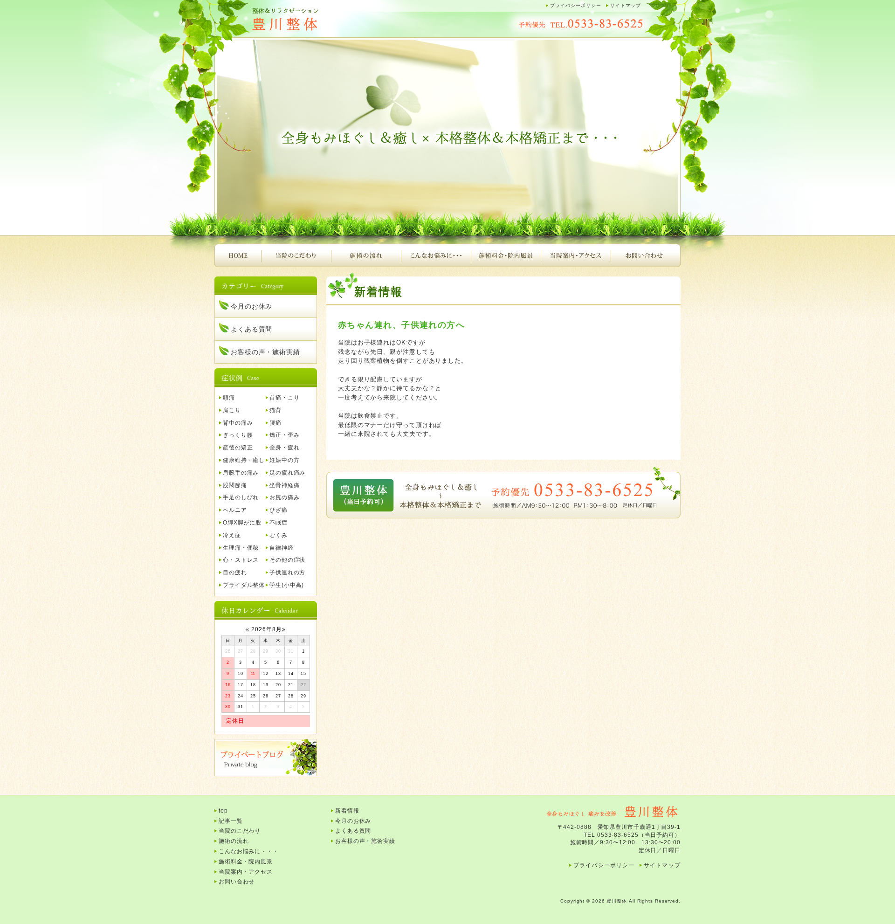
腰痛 (275, 423)
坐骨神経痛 (284, 485)
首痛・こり (284, 397)
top (223, 810)
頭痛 (229, 397)
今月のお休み (251, 306)
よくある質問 (251, 329)
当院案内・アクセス (576, 255)
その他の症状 (287, 560)
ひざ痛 (278, 510)
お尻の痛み (284, 497)
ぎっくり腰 (238, 435)
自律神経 (281, 548)
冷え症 (232, 535)
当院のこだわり (296, 255)
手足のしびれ (241, 497)
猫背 (275, 410)
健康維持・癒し (244, 460)
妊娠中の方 (284, 460)
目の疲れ (235, 572)
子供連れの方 (287, 572)
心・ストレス (241, 560)
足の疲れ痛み (287, 472)
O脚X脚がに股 (242, 522)
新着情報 (347, 810)
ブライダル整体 (244, 585)
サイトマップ (625, 5)
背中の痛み (238, 423)
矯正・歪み (284, 435)
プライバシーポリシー (575, 5)
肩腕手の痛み (241, 472)
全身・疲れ (284, 447)
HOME (237, 255)
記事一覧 (231, 821)
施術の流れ (366, 255)
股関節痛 (235, 485)
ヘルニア (235, 510)
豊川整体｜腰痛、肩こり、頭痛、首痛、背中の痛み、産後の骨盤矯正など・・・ (308, 20)
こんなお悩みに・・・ (436, 255)
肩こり (232, 410)
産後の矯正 (238, 447)
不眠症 (278, 522)
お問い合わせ (646, 255)
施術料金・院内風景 (506, 255)
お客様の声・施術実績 (265, 352)
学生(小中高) (286, 585)
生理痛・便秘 (241, 548)
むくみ (278, 535)
